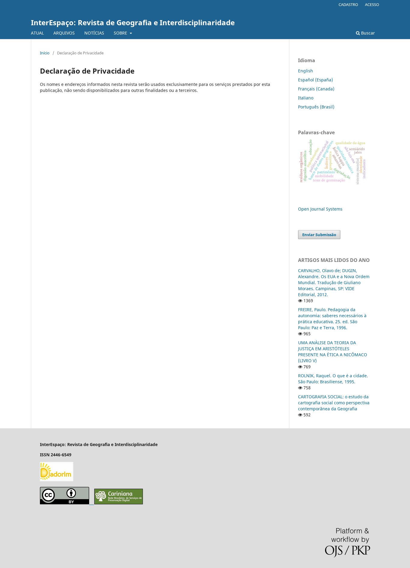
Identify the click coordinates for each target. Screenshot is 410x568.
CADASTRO (348, 4)
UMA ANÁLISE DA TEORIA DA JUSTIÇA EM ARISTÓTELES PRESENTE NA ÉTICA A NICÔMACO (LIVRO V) (332, 351)
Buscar (367, 33)
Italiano (305, 98)
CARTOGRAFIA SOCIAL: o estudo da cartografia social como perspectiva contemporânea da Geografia (333, 403)
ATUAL (37, 33)
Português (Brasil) (316, 107)
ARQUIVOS (64, 33)
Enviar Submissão (319, 234)
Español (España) (315, 80)
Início (45, 53)
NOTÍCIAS (94, 33)
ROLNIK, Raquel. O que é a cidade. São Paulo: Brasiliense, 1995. (333, 378)
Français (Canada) (316, 89)
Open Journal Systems (320, 209)
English (305, 71)
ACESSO (372, 4)
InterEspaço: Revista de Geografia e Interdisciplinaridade (133, 22)
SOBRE (121, 33)
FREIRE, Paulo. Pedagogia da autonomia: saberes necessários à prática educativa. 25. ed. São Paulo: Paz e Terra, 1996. (332, 318)
